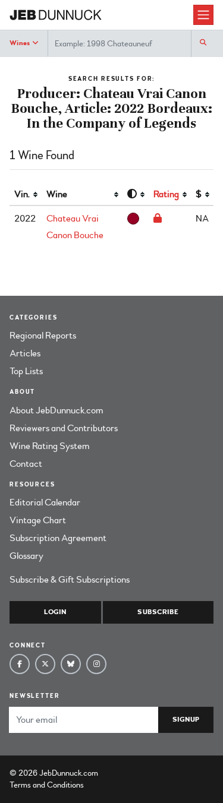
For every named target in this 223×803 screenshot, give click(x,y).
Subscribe (157, 612)
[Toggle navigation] (203, 15)
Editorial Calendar (45, 502)
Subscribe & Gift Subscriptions (70, 580)
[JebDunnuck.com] (101, 15)
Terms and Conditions (47, 785)
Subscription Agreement (58, 538)
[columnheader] (26, 195)
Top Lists (26, 371)
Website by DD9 (131, 773)
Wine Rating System (50, 446)
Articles (25, 353)
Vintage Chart (38, 520)
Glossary (26, 556)
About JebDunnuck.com (56, 410)
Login (55, 612)
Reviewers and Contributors (64, 428)
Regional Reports (43, 336)
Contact (26, 464)
